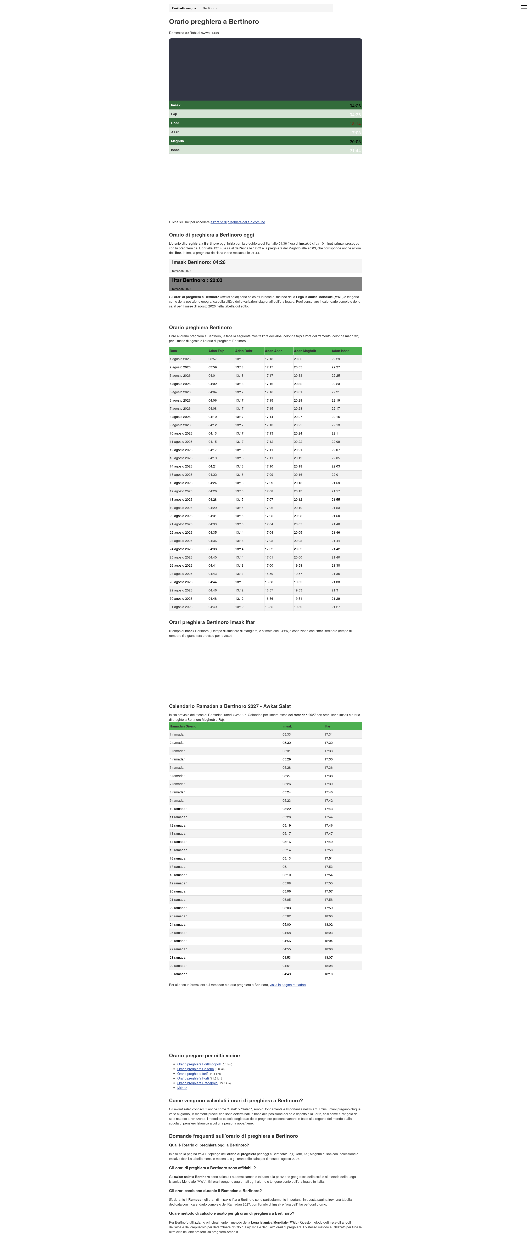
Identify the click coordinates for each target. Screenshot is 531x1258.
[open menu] (524, 7)
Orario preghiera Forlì (193, 1078)
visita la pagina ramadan (288, 984)
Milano (182, 1087)
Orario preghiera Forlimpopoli (199, 1063)
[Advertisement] (265, 69)
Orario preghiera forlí (192, 1073)
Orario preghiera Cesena (195, 1068)
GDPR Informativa (182, 1252)
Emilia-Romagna (184, 8)
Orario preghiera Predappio (197, 1083)
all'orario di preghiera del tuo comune (238, 222)
